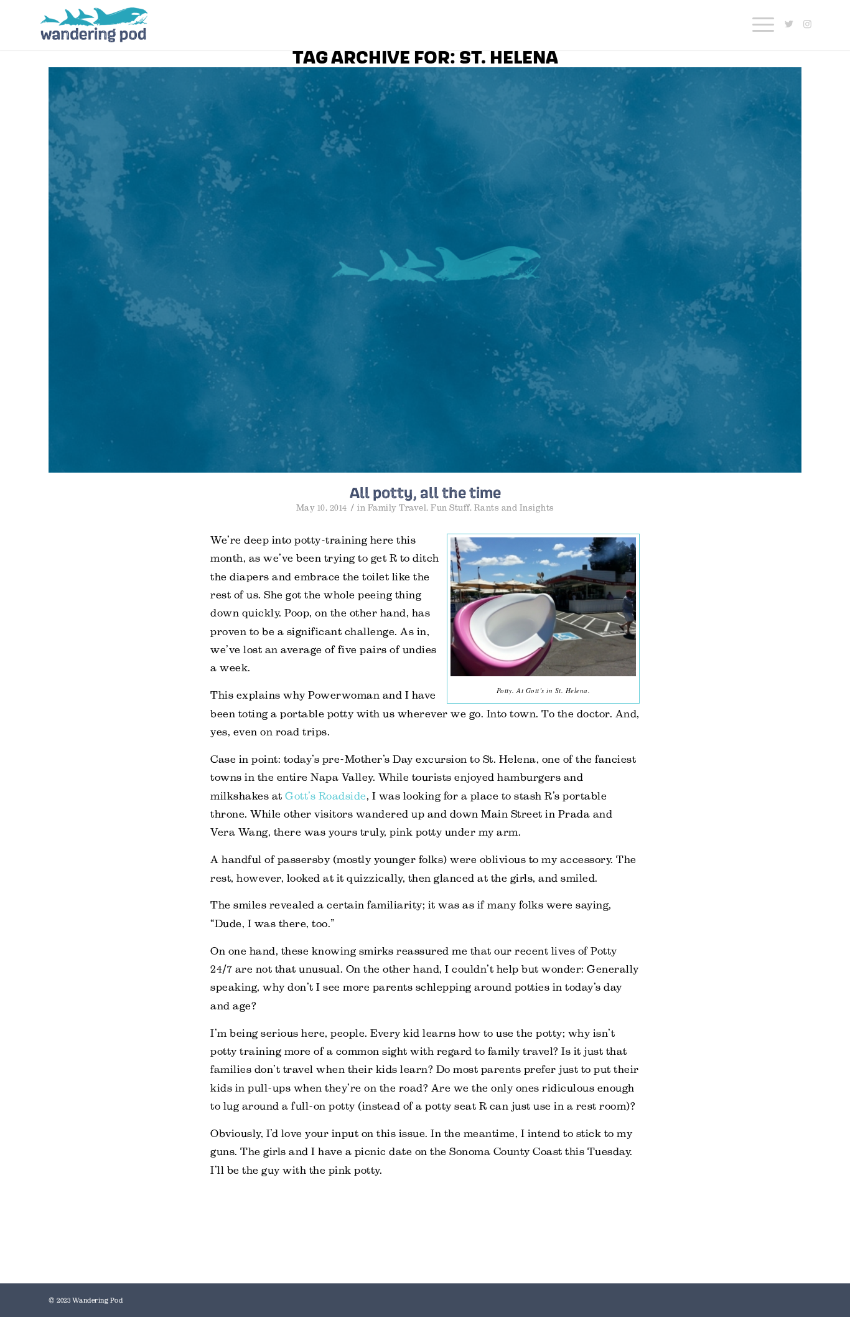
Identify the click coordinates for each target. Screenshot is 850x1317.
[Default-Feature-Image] (425, 270)
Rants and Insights (514, 507)
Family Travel (397, 507)
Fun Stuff (450, 507)
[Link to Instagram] (807, 24)
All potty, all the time (425, 493)
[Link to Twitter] (789, 24)
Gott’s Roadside (326, 796)
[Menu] (759, 25)
